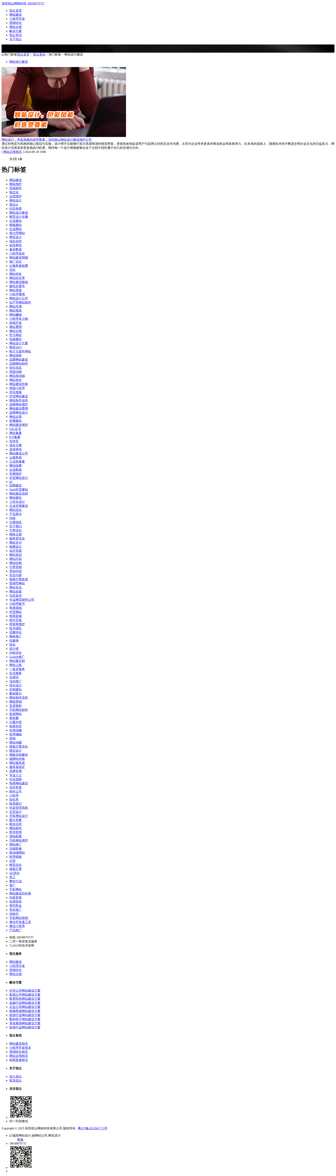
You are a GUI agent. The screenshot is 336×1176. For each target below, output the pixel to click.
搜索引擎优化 (18, 746)
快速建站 (15, 339)
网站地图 (15, 742)
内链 (12, 518)
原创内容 (15, 571)
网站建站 (15, 497)
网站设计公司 (18, 298)
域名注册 (15, 445)
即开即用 (15, 832)
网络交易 (15, 534)
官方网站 (15, 335)
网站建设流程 (18, 493)
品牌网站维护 (18, 404)
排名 (12, 644)
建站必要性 (17, 286)
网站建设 (15, 14)
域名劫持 (15, 241)
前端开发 (15, 322)
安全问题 (15, 575)
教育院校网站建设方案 (24, 998)
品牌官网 (15, 771)
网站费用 (15, 327)
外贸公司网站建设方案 (24, 990)
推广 (12, 885)
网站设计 (15, 200)
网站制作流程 (18, 697)
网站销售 (15, 355)
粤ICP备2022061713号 (93, 1128)
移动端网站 (17, 852)
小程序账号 (17, 603)
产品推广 (15, 930)
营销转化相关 (18, 1051)
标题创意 (15, 726)
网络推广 (15, 636)
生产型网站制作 (20, 302)
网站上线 (15, 665)
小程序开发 (17, 18)
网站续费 (15, 465)
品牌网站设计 (18, 412)
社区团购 (15, 779)
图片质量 (15, 820)
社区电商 (15, 208)
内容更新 (15, 897)
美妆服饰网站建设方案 (24, 1023)
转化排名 (15, 367)
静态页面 (15, 620)
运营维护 (15, 196)
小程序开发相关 (20, 1047)
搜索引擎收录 (18, 579)
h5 (10, 481)
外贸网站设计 (18, 477)
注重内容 (15, 722)
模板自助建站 (18, 754)
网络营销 (15, 701)
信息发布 (15, 595)
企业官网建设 (18, 505)
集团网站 (15, 714)
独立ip (13, 204)
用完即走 (15, 905)
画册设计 (15, 546)
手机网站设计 (18, 816)
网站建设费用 (18, 408)
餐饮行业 (15, 881)
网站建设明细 (18, 257)
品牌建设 (15, 485)
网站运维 (15, 27)
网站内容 (15, 559)
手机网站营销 (18, 918)
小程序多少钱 (18, 318)
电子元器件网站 (20, 351)
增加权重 (15, 836)
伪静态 (14, 913)
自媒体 (14, 640)
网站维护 (15, 184)
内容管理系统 (18, 807)
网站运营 (15, 416)
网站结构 (15, 563)
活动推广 (15, 681)
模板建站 (15, 225)
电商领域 (15, 607)
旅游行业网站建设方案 (24, 1015)
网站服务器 (17, 763)
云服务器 (15, 457)
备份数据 (15, 249)
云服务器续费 (18, 265)
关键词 (14, 677)
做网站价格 (17, 758)
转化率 (14, 799)
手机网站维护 (18, 840)
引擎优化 (15, 530)
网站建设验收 (18, 282)
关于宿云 (15, 39)
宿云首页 (15, 10)
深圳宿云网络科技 (14, 3)
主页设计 (15, 811)
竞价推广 (15, 909)
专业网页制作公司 (21, 599)
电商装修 (15, 616)
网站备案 (15, 433)
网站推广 (15, 844)
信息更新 (15, 787)
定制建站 (15, 689)
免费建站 (15, 420)
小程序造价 (17, 253)
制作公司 (15, 791)
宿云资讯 (15, 35)
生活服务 (15, 673)
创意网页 (15, 245)
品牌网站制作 (18, 363)
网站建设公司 (18, 453)
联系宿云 (15, 1080)
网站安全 (15, 587)
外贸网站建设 (18, 396)
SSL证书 (15, 429)
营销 (12, 738)
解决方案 (15, 31)
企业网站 (15, 229)
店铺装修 (15, 848)
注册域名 (15, 522)
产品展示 (15, 514)
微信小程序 (17, 926)
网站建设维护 (18, 424)
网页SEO (15, 347)
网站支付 (15, 542)
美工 (12, 877)
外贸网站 (15, 612)
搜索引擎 (15, 869)
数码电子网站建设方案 (24, 1019)
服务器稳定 (17, 767)
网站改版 (15, 591)
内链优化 (15, 652)
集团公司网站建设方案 (24, 994)
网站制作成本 (18, 400)
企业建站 (15, 220)
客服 (20, 1139)
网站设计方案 (18, 343)
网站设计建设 (18, 61)
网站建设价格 (18, 384)
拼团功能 (15, 371)
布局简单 (15, 901)
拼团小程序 (17, 388)
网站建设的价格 (20, 893)
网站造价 (15, 380)
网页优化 (15, 865)
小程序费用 (17, 294)
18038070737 (35, 3)
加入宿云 (15, 1076)
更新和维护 (17, 624)
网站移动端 (17, 375)
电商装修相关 (18, 1060)
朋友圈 (14, 718)
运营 (12, 860)
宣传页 (14, 441)
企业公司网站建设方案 (24, 1007)
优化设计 (15, 685)
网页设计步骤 (18, 216)
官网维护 (15, 473)
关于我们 (15, 526)
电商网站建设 (18, 783)
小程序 (14, 795)
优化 (12, 269)
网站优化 (15, 510)
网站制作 (15, 828)
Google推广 (17, 656)
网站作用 (15, 306)
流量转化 (15, 632)
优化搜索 (15, 392)
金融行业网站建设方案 (24, 1002)
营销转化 (15, 22)
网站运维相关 (12, 151)
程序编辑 (15, 734)
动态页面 (15, 550)
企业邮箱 (15, 469)
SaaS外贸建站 (18, 489)
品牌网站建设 (18, 359)
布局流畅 (15, 730)
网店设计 (15, 750)
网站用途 (15, 290)
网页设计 (15, 237)
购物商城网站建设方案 (24, 1011)
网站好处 (15, 273)
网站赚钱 (15, 314)
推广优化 (15, 261)
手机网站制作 (18, 709)
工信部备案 (17, 461)
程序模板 (15, 856)
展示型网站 (17, 233)
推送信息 (15, 824)
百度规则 (15, 705)
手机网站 (15, 889)
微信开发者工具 (20, 922)
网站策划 (15, 554)
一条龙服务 (17, 669)
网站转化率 (17, 278)
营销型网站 (17, 583)
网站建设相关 (18, 1043)
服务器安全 (17, 538)
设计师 (14, 648)
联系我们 (15, 803)
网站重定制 (17, 661)
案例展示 (15, 693)
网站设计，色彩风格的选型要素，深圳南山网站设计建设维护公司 (47, 139)
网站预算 (15, 310)
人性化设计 (17, 501)
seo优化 (14, 873)
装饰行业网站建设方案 (24, 1027)
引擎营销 (15, 567)
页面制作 (15, 188)
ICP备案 (14, 437)
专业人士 (15, 775)
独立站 (14, 192)
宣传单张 (15, 449)
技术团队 (15, 628)
